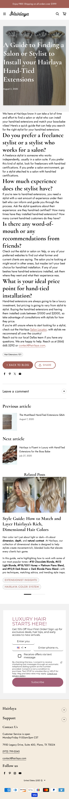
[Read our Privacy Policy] (61, 662)
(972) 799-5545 (11, 751)
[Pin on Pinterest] (10, 374)
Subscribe (37, 682)
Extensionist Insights (21, 580)
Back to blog (19, 365)
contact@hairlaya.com (32, 345)
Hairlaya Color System (22, 587)
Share (47, 365)
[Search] (57, 14)
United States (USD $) (33, 780)
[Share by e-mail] (20, 374)
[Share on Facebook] (5, 374)
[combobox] (21, 648)
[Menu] (4, 14)
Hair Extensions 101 (12, 354)
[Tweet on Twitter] (15, 374)
